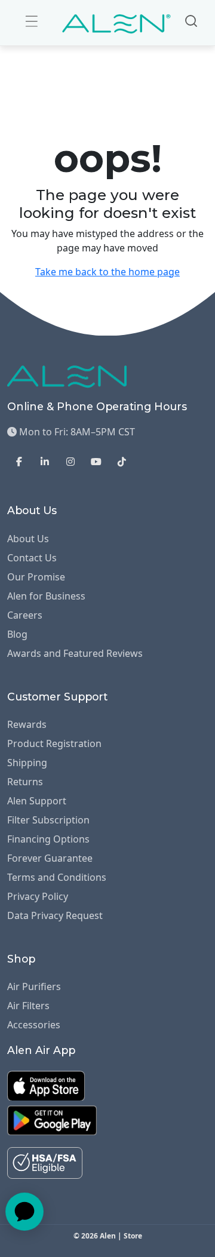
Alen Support (36, 800)
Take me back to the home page (107, 271)
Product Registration (54, 743)
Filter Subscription (48, 819)
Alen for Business (46, 596)
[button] (32, 21)
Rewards (27, 724)
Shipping (27, 762)
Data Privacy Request (55, 915)
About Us (28, 538)
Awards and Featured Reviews (75, 653)
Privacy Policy (37, 896)
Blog (17, 634)
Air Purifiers (34, 986)
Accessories (33, 1024)
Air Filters (28, 1005)
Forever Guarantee (50, 858)
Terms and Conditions (56, 877)
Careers (24, 615)
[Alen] (116, 23)
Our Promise (36, 576)
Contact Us (32, 557)
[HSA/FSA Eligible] (45, 1162)
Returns (25, 781)
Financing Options (48, 839)
